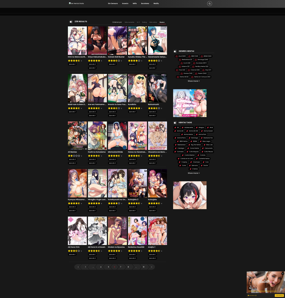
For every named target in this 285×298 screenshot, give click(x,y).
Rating (144, 22)
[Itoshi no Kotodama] (97, 135)
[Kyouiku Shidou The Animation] (137, 40)
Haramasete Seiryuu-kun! (157, 57)
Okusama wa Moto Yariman (157, 152)
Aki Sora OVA (73, 247)
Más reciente (129, 22)
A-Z (138, 22)
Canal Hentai (194, 148)
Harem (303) (202, 73)
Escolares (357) (201, 63)
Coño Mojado (194, 152)
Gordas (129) (187, 73)
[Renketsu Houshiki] (137, 231)
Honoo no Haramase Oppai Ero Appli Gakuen (137, 152)
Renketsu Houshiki (136, 247)
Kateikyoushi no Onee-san (117, 200)
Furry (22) (182, 70)
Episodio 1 (72, 64)
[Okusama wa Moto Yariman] (157, 135)
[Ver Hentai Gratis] (76, 3)
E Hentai (195, 169)
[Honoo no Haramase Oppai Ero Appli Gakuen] (137, 135)
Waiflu (156, 3)
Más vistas (153, 22)
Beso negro (206, 141)
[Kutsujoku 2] (137, 183)
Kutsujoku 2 (133, 200)
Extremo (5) (185, 66)
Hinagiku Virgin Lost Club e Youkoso (97, 200)
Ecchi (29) (186, 63)
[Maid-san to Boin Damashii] (77, 88)
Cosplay (184, 162)
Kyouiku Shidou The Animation (137, 57)
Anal (211, 127)
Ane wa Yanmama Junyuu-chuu (97, 104)
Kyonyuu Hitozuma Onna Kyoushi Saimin (77, 200)
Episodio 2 (92, 64)
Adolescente (188, 127)
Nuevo (162, 22)
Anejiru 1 (151, 247)
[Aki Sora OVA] (77, 231)
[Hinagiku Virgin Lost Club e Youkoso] (97, 183)
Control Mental (189, 155)
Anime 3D (180, 131)
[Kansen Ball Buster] (117, 40)
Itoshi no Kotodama (97, 152)
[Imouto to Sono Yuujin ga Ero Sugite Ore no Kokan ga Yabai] (117, 88)
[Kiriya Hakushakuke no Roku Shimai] (97, 40)
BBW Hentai (183, 141)
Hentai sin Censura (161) (202, 77)
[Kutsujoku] (157, 183)
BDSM (195, 141)
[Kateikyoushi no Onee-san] (117, 183)
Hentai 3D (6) (183, 77)
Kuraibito (132, 104)
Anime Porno (181, 138)
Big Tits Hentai (196, 145)
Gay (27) (208, 70)
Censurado (208, 148)
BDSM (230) (207, 56)
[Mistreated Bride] (117, 135)
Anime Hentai (188, 134)
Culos (184, 165)
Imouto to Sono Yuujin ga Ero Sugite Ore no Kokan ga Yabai (117, 104)
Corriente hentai (204, 158)
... (93, 267)
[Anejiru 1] (157, 231)
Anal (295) (182, 56)
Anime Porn (202, 134)
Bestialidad (181, 145)
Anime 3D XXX (193, 131)
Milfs (135, 3)
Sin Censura (113, 3)
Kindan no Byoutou (116, 247)
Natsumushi (153, 104)
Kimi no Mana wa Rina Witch (77, 57)
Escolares (145, 3)
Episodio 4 (112, 159)
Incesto (125, 3)
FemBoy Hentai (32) (201, 66)
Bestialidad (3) (187, 59)
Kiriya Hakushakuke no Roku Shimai (97, 57)
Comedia (180, 152)
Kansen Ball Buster (116, 57)
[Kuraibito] (137, 88)
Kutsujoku (152, 200)
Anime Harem (208, 131)
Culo (207, 162)
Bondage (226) (202, 59)
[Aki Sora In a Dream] (97, 231)
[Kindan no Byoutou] (117, 231)
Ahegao (201, 127)
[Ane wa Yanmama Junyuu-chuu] (97, 88)
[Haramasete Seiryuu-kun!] (157, 40)
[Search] (209, 3)
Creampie (196, 162)
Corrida (202, 155)
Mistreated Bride (115, 152)
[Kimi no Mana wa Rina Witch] (77, 40)
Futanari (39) (195, 70)
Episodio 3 (72, 159)
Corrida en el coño (186, 158)
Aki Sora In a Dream (96, 247)
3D (178, 127)
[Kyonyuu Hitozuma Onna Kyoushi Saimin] (77, 183)
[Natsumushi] (157, 88)
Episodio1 (152, 68)
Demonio (194, 165)
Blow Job (209, 145)
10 (143, 267)
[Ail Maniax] (77, 135)
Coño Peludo (208, 152)
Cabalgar (180, 148)
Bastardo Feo (208, 138)
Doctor (205, 165)
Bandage (194, 138)
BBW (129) (194, 56)
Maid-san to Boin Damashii (77, 104)
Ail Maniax (72, 152)
